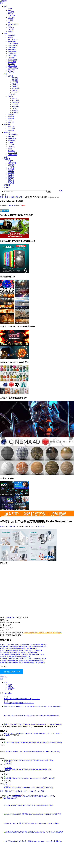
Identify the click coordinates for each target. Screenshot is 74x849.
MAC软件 (11, 126)
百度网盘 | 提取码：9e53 (11, 672)
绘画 (5, 157)
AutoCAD (11, 12)
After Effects (10, 617)
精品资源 (7, 159)
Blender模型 (15, 102)
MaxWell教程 (12, 56)
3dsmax (10, 8)
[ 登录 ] (7, 735)
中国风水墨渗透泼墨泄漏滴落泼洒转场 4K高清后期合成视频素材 (22, 654)
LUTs (9, 120)
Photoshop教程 (12, 60)
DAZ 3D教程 (12, 47)
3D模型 (10, 96)
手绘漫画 (11, 177)
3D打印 (14, 98)
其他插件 (11, 130)
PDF (7, 628)
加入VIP (6, 187)
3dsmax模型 (15, 100)
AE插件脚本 (12, 138)
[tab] (31, 473)
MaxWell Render (13, 24)
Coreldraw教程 (12, 45)
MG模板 (14, 92)
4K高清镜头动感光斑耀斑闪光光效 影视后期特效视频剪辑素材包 (22, 660)
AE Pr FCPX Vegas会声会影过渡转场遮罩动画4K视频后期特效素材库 (23, 646)
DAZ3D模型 (16, 106)
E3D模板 (15, 86)
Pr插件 (10, 149)
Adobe (10, 10)
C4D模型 (15, 104)
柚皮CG (2, 526)
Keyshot (10, 21)
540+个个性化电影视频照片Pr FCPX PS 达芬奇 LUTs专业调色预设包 (23, 658)
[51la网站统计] (22, 795)
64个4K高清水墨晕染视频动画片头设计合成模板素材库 (18, 652)
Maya (9, 22)
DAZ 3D (10, 19)
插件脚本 (7, 132)
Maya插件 (11, 147)
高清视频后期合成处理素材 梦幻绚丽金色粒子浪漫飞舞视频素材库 (22, 662)
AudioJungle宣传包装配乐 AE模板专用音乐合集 (43, 633)
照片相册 (15, 80)
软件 (5, 6)
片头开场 (15, 78)
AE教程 (10, 37)
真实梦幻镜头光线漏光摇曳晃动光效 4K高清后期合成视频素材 (21, 650)
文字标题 (15, 82)
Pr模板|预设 (12, 94)
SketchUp (11, 27)
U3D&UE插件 (12, 155)
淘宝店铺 (41, 791)
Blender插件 (12, 140)
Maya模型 (15, 110)
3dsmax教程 (12, 35)
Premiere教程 (12, 62)
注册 (60, 191)
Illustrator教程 (12, 51)
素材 (5, 74)
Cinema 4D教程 (13, 43)
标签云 (26, 791)
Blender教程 (12, 41)
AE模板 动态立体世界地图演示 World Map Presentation (22, 699)
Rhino (9, 26)
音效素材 (11, 118)
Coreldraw (11, 17)
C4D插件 (11, 142)
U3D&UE (15, 112)
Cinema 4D (11, 15)
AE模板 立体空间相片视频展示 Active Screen (19, 703)
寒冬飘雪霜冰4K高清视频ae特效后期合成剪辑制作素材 (18, 648)
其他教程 (11, 72)
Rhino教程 (11, 64)
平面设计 (11, 122)
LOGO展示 (15, 90)
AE (6, 693)
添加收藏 (41, 526)
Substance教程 (12, 66)
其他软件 (11, 31)
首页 (1, 3)
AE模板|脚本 (12, 163)
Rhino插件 (11, 151)
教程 (5, 33)
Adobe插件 (11, 136)
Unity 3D (10, 29)
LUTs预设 (11, 165)
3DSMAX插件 (12, 134)
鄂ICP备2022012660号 (10, 798)
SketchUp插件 (12, 153)
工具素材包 (15, 84)
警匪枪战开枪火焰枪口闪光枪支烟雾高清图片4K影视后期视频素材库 (23, 644)
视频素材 (11, 116)
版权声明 (33, 791)
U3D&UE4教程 (13, 68)
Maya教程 (11, 58)
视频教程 (11, 179)
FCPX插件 (11, 128)
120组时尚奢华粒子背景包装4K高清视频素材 (15, 656)
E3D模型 (15, 108)
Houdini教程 (12, 49)
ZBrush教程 (11, 70)
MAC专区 (7, 124)
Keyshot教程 (12, 53)
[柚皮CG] (3, 1)
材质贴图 (11, 114)
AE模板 (10, 76)
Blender (10, 14)
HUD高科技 (16, 88)
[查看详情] (37, 438)
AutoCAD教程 (12, 39)
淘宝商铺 (7, 185)
